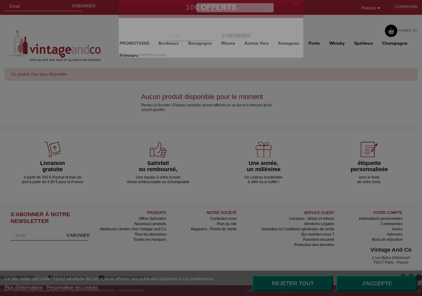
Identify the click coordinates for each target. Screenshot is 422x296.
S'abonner (236, 48)
